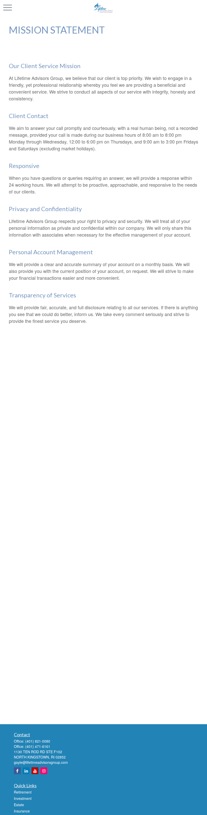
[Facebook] (17, 770)
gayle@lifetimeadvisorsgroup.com (41, 762)
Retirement (23, 792)
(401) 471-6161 (37, 746)
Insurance (22, 810)
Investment (23, 798)
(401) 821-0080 (37, 741)
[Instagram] (43, 770)
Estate (19, 804)
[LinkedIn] (26, 770)
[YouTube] (35, 770)
